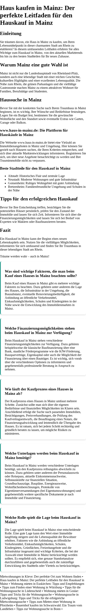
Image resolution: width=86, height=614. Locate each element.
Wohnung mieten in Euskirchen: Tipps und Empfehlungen (47, 583)
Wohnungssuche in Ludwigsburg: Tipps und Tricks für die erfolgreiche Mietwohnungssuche (39, 598)
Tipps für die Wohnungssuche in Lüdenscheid (40, 589)
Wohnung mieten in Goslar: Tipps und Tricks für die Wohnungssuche (39, 592)
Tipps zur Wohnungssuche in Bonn (38, 609)
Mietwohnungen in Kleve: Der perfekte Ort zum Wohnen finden (40, 576)
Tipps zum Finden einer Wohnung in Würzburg (32, 587)
